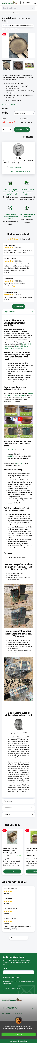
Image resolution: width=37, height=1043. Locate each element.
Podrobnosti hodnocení (26, 25)
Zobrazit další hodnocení (18, 938)
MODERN (11, 456)
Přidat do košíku (20, 129)
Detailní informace (8, 104)
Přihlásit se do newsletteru (12, 988)
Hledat (32, 8)
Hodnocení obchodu (18, 234)
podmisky (19, 463)
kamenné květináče (17, 348)
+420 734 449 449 (16, 167)
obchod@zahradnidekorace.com (20, 171)
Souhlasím (19, 1034)
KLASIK (10, 450)
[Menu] (34, 2)
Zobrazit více (18, 306)
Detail (12, 871)
